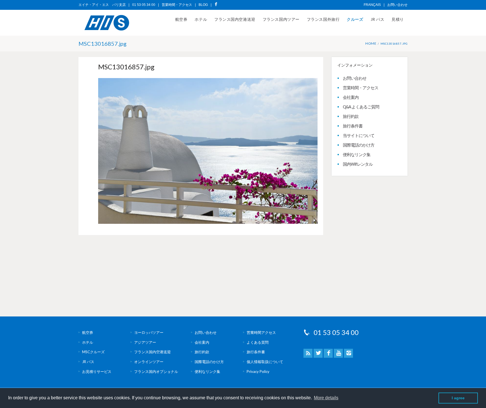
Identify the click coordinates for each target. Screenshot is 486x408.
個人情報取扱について (265, 361)
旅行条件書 (353, 125)
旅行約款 (351, 116)
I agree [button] (458, 398)
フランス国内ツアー (281, 19)
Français (372, 5)
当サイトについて (358, 135)
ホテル (201, 19)
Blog (203, 5)
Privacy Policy (258, 371)
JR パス (377, 19)
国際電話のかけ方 (358, 144)
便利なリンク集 (356, 154)
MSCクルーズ (93, 352)
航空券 (181, 19)
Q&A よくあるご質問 (361, 106)
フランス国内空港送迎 (234, 19)
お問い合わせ (397, 5)
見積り (398, 19)
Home (370, 43)
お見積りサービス (96, 371)
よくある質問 (258, 342)
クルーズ (355, 19)
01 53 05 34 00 (336, 332)
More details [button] (326, 397)
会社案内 (351, 97)
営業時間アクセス (261, 332)
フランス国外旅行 (323, 19)
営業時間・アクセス (177, 5)
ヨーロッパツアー (148, 332)
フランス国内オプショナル (156, 371)
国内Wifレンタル (358, 164)
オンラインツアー (148, 361)
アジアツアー (145, 342)
